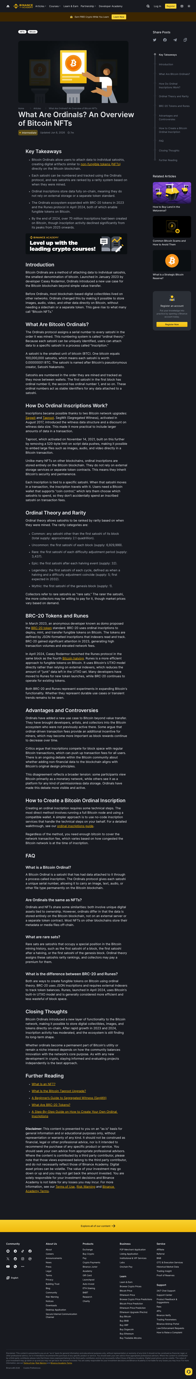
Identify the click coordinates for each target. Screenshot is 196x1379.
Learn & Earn (126, 1282)
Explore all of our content (95, 1225)
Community (51, 1292)
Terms (49, 1275)
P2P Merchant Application (133, 1249)
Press (48, 1266)
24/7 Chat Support (166, 1290)
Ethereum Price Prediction (133, 1308)
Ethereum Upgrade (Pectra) (133, 1312)
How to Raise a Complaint (169, 1332)
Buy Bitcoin (125, 1316)
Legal (48, 1271)
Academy (87, 1271)
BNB (159, 1258)
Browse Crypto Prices (130, 1286)
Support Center (164, 1295)
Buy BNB (124, 1320)
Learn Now (118, 17)
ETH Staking (89, 1288)
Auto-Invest (88, 1284)
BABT (85, 1292)
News (48, 1262)
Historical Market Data (168, 1266)
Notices (49, 1301)
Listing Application (129, 1253)
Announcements (54, 1258)
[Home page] (23, 6)
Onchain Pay (126, 1266)
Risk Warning (52, 1296)
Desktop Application (56, 1309)
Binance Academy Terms (61, 1363)
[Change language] (182, 6)
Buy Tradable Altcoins (130, 1338)
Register (171, 6)
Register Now (172, 324)
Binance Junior (90, 1266)
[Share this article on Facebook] (165, 40)
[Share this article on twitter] (154, 40)
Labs (122, 1262)
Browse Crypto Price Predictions (136, 1299)
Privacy (49, 1279)
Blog (48, 1288)
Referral (160, 1253)
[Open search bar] (147, 6)
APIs (159, 1311)
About (49, 1249)
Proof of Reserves (165, 1275)
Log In (157, 6)
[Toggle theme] (189, 6)
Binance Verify (164, 1315)
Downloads (51, 1305)
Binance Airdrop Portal (168, 1324)
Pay (85, 1258)
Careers (50, 1253)
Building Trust (52, 1284)
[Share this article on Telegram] (175, 40)
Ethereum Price (127, 1295)
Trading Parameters (166, 1319)
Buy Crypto (88, 1253)
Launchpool (88, 1279)
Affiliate (160, 1249)
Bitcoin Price (126, 1290)
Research (87, 1296)
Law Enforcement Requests (170, 1328)
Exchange (88, 1249)
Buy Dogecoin (127, 1329)
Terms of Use (29, 1363)
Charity (86, 1301)
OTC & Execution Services (170, 1262)
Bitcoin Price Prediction (131, 1303)
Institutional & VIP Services (133, 1258)
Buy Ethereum (127, 1333)
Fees (159, 1306)
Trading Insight (164, 1271)
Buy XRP (124, 1325)
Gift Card (87, 1275)
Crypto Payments (91, 1262)
